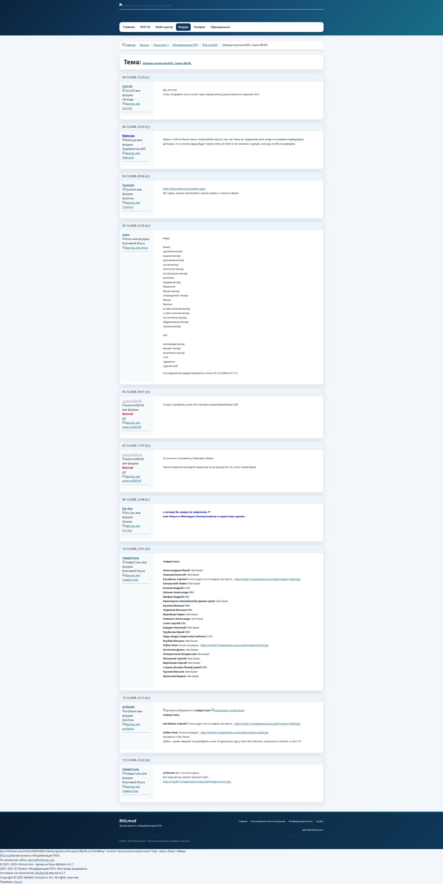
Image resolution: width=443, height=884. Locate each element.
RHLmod (5, 855)
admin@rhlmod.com (312, 829)
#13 (147, 176)
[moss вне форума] (135, 248)
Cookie (319, 821)
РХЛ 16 (145, 27)
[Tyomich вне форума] (136, 207)
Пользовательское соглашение (268, 821)
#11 (147, 77)
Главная (129, 27)
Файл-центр (164, 27)
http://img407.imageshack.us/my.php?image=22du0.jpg (234, 645)
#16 (147, 445)
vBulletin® (41, 873)
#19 (147, 698)
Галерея (199, 27)
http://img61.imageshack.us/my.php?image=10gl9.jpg (267, 579)
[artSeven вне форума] (136, 729)
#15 (147, 392)
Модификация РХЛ (185, 45)
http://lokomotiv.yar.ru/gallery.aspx (184, 188)
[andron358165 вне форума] (136, 427)
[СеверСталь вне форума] (136, 580)
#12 (147, 127)
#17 (147, 499)
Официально (220, 27)
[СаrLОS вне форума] (136, 108)
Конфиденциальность (301, 821)
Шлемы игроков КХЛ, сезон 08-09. (167, 63)
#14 (147, 226)
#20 (147, 760)
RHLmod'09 (209, 45)
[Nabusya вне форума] (136, 157)
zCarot (17, 882)
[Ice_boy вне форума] (136, 530)
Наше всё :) (160, 45)
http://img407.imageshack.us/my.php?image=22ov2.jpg (197, 781)
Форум (183, 27)
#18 (147, 549)
